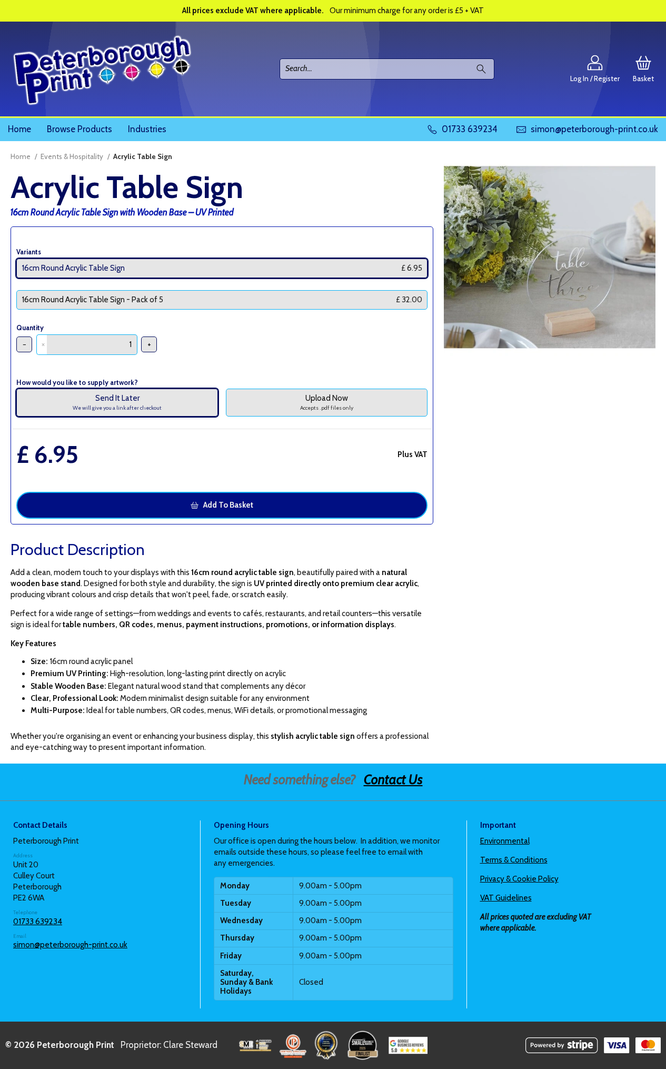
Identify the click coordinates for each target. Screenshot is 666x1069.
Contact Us (393, 779)
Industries (147, 129)
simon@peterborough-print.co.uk (70, 944)
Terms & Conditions (514, 860)
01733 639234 (37, 921)
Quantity (30, 328)
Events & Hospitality (72, 156)
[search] (483, 69)
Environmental (505, 841)
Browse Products (79, 129)
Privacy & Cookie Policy (519, 879)
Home (19, 129)
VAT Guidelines (506, 898)
